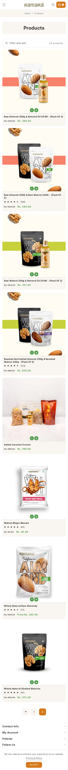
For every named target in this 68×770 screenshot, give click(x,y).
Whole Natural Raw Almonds (20, 605)
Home (27, 13)
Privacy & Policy (34, 758)
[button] (5, 4)
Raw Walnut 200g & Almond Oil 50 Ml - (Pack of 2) (33, 280)
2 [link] (42, 711)
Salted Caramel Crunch (17, 444)
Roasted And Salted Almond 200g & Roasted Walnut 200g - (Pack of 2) (29, 360)
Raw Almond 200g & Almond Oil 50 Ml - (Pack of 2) (33, 116)
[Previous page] (25, 711)
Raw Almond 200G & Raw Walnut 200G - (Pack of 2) (32, 196)
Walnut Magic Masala (16, 523)
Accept (34, 765)
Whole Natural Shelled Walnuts (22, 688)
